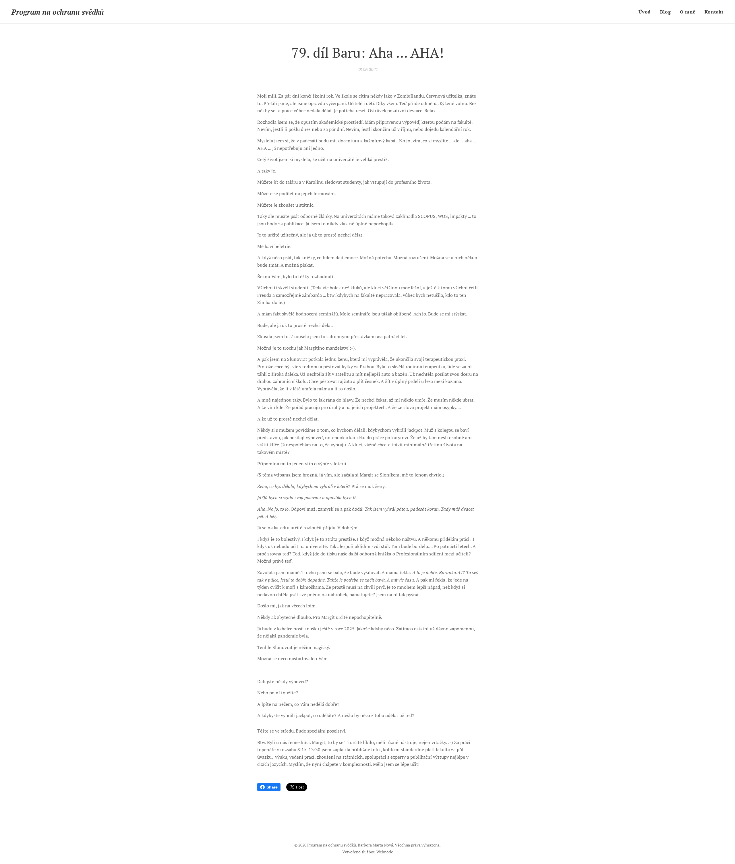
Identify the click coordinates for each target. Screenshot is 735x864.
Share (272, 787)
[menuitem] (646, 12)
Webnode (384, 852)
